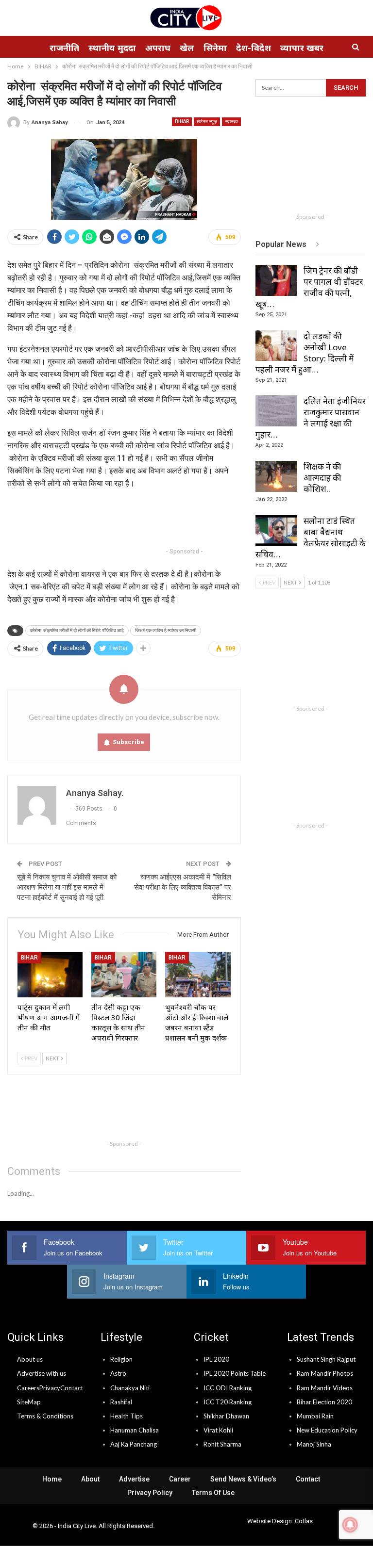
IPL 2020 (216, 1359)
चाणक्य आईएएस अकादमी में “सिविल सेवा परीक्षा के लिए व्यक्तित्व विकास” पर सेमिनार (182, 887)
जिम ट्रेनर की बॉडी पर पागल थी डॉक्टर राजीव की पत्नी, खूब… (309, 287)
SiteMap (29, 1402)
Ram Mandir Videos (325, 1388)
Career (180, 1479)
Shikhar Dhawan (226, 1416)
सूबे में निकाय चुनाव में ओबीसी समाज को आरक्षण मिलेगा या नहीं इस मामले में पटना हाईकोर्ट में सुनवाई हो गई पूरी (67, 887)
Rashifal (121, 1402)
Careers (28, 1388)
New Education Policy (327, 1430)
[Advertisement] (184, 520)
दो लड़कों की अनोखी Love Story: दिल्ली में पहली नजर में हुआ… (304, 352)
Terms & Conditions (45, 1416)
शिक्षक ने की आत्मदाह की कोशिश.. (322, 477)
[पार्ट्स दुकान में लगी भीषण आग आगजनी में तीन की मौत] (50, 974)
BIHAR (182, 121)
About (90, 1479)
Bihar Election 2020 (324, 1402)
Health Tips (126, 1416)
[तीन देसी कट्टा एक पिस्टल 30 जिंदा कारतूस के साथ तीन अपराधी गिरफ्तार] (123, 974)
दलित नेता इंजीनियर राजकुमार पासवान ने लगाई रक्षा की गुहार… (310, 417)
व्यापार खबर (301, 47)
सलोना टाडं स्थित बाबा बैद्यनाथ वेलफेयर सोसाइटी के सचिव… (310, 537)
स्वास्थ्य (231, 121)
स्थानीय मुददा (112, 47)
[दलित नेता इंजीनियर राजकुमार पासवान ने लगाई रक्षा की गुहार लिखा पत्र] (276, 410)
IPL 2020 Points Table (234, 1373)
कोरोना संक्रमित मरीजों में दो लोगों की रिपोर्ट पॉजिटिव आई (77, 630)
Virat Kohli (218, 1430)
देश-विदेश (253, 47)
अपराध (157, 47)
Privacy (49, 1388)
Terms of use (213, 1493)
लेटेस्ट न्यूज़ (207, 121)
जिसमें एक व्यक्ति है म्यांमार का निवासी (165, 630)
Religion (121, 1359)
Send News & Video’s (243, 1479)
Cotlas (304, 1521)
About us (30, 1359)
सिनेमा (215, 47)
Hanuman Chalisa (134, 1430)
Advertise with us (41, 1373)
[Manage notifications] (350, 1524)
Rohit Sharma (222, 1444)
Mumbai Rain (315, 1416)
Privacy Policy (149, 1493)
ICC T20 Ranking (227, 1402)
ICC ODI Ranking (227, 1388)
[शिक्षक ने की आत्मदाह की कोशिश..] (276, 476)
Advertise (134, 1479)
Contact (71, 1388)
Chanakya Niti (130, 1388)
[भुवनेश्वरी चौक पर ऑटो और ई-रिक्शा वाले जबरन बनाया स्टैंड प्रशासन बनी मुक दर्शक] (197, 974)
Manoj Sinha (314, 1444)
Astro (118, 1373)
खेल (187, 47)
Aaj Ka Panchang (133, 1444)
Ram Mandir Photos (325, 1373)
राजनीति (64, 47)
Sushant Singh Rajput (326, 1359)
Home (52, 1479)
